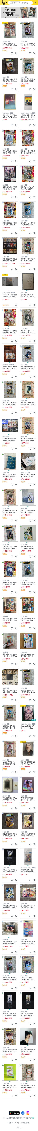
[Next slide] (35, 30)
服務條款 (10, 1123)
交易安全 (19, 1128)
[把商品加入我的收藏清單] (12, 53)
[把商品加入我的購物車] (16, 53)
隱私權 (17, 1123)
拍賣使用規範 (25, 1123)
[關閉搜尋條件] (19, 3)
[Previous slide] (21, 30)
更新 (33, 1118)
